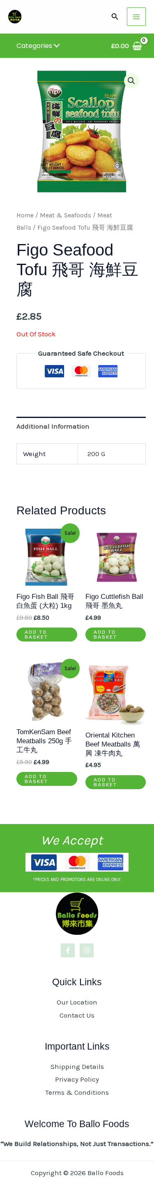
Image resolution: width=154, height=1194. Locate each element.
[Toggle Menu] (55, 46)
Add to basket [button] (36, 634)
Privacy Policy (77, 1079)
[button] (115, 16)
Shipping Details (77, 1066)
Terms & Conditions (77, 1092)
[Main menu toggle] (136, 16)
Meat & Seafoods (65, 215)
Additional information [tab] (53, 426)
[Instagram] (87, 950)
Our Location (77, 1002)
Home (25, 215)
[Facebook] (68, 950)
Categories (34, 45)
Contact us (77, 1015)
